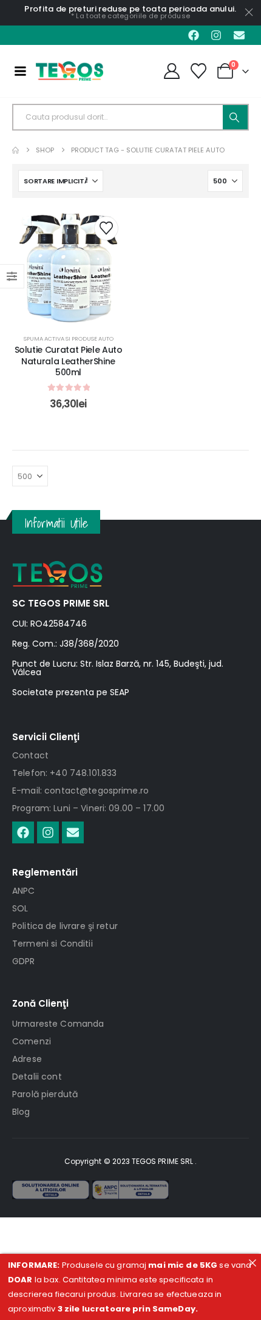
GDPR (23, 961)
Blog (21, 1112)
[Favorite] (198, 71)
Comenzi (31, 1041)
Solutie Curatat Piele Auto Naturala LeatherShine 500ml (69, 361)
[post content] (68, 266)
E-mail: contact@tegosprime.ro (80, 790)
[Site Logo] (69, 71)
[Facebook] (193, 35)
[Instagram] (216, 35)
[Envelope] (239, 35)
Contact (30, 755)
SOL (20, 908)
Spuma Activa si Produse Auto (69, 338)
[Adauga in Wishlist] (106, 228)
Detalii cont (37, 1076)
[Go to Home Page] (15, 150)
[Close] (252, 1262)
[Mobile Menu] (20, 71)
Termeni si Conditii (52, 943)
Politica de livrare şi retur (65, 926)
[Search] (235, 117)
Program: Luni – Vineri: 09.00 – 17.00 (88, 808)
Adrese (27, 1059)
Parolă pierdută (45, 1094)
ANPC (23, 891)
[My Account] (171, 71)
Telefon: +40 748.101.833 (64, 773)
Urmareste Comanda (58, 1024)
